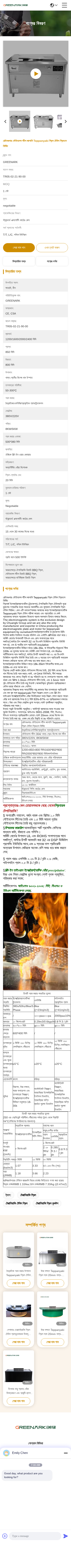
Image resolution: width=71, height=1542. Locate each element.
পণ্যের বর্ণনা (52, 261)
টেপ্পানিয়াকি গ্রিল (28, 1195)
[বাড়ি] (35, 1432)
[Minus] (65, 1453)
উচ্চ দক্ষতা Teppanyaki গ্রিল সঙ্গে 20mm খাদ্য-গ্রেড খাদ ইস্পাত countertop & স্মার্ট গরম (52, 1273)
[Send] (66, 1536)
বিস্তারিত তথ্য (19, 261)
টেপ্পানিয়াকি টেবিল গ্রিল (16, 1203)
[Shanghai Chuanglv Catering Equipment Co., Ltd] (15, 5)
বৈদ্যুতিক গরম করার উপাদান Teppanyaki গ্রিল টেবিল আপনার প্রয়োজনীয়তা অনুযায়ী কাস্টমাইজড (18, 1273)
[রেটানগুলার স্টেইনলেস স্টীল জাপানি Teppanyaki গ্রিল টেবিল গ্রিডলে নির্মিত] (35, 74)
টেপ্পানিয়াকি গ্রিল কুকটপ (47, 1203)
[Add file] (5, 1536)
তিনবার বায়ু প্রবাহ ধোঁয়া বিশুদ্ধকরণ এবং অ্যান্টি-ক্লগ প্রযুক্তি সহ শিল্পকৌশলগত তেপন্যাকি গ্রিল (18, 1391)
